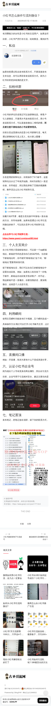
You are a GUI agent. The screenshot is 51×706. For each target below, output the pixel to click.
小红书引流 (14, 490)
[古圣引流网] (10, 3)
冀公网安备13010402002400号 (35, 688)
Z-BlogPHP (17, 692)
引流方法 (9, 20)
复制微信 (43, 700)
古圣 (44, 20)
